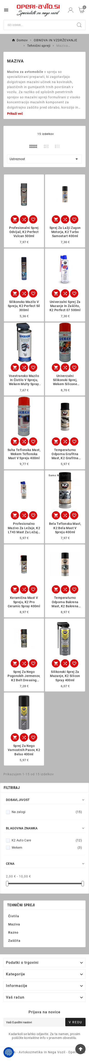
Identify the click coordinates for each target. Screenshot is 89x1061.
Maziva (14, 924)
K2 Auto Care (47, 840)
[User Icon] (70, 10)
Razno (13, 932)
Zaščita (14, 940)
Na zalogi (47, 812)
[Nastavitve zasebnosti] (8, 1052)
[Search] (79, 24)
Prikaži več (15, 113)
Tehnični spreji (21, 905)
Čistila (13, 916)
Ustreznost (44, 159)
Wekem (47, 847)
